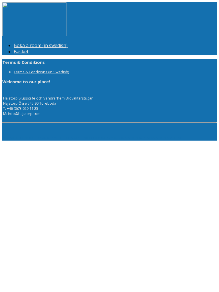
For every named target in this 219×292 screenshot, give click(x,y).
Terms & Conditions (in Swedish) (41, 71)
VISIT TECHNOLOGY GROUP (30, 138)
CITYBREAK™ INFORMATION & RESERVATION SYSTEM (137, 138)
